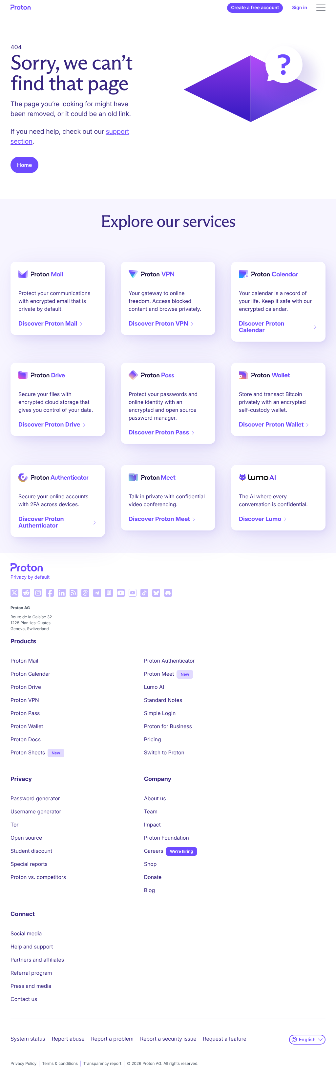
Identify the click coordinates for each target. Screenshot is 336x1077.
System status (27, 1038)
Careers (153, 851)
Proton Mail (24, 660)
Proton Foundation (166, 837)
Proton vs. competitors (38, 877)
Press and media (30, 986)
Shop (150, 864)
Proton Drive (25, 687)
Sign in (299, 7)
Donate (153, 877)
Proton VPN (24, 700)
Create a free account (255, 7)
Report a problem (112, 1038)
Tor (14, 824)
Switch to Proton (164, 752)
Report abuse (68, 1038)
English (307, 1039)
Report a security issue (168, 1038)
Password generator (35, 798)
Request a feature (224, 1038)
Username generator (35, 811)
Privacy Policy (23, 1063)
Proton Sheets (27, 752)
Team (151, 811)
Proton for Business (168, 726)
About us (155, 798)
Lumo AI (154, 687)
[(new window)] (14, 593)
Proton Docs (25, 739)
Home (24, 165)
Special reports (29, 864)
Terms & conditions (60, 1063)
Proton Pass (25, 713)
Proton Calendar (30, 673)
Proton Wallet (26, 726)
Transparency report (102, 1063)
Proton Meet (159, 673)
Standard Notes (163, 700)
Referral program (31, 972)
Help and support (31, 946)
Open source (26, 837)
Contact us (23, 999)
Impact (152, 824)
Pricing (152, 739)
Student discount (31, 851)
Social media (26, 933)
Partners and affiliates (37, 959)
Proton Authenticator (169, 660)
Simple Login (160, 713)
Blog (149, 890)
